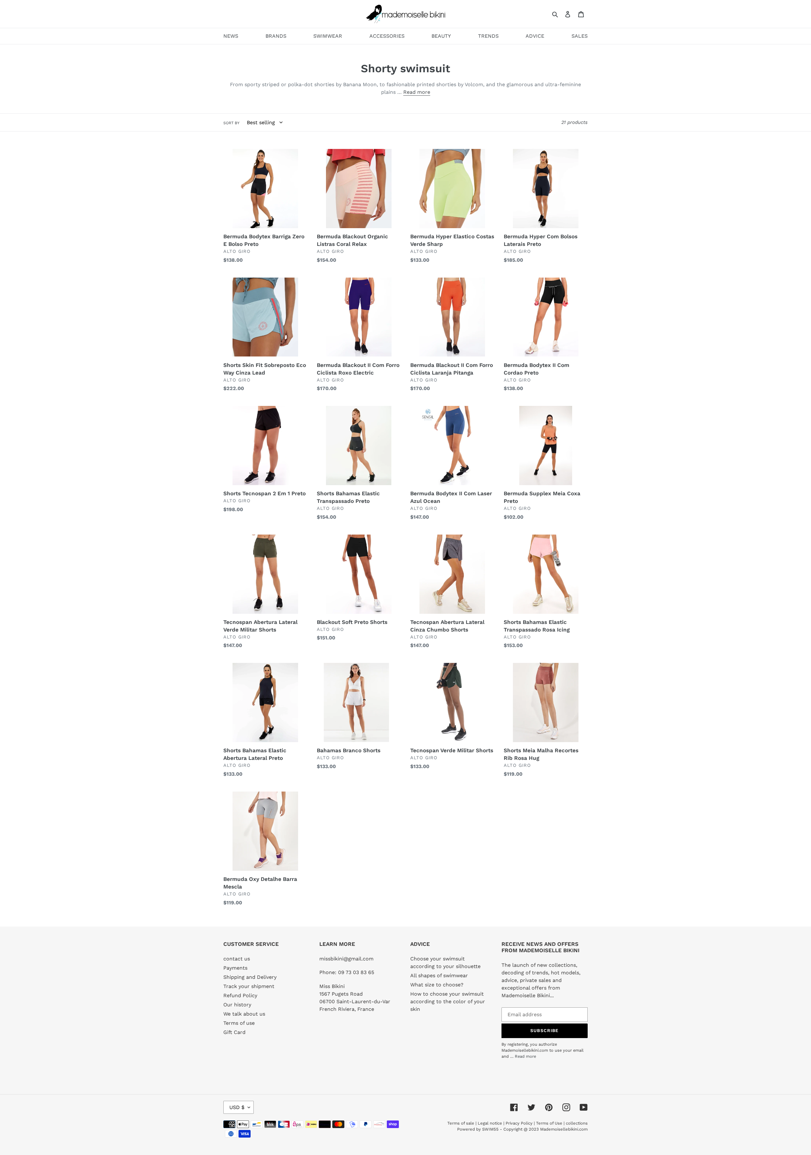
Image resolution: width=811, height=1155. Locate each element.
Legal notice (490, 1123)
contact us (236, 959)
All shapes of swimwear (439, 975)
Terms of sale (460, 1123)
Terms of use (239, 1023)
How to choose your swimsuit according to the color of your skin (447, 1001)
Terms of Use (549, 1123)
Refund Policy (240, 995)
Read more (416, 92)
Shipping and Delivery (250, 977)
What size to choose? (436, 985)
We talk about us (244, 1014)
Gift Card (234, 1032)
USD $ (237, 1107)
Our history (237, 1005)
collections (577, 1123)
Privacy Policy (519, 1123)
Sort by (231, 123)
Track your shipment (248, 986)
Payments (235, 968)
